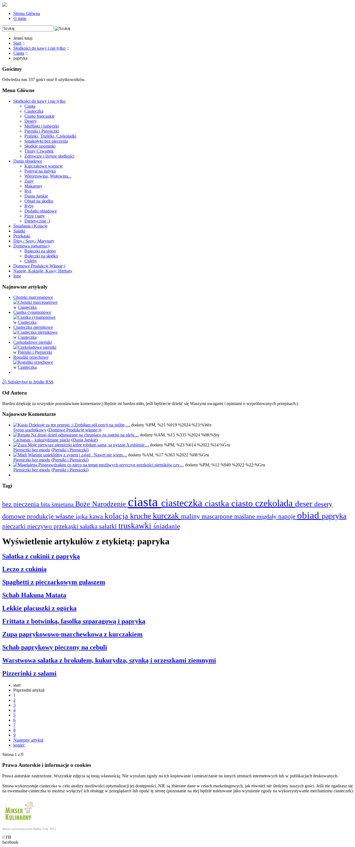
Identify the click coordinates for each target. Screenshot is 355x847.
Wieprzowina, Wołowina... (47, 176)
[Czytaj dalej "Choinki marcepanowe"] (35, 302)
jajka (82, 516)
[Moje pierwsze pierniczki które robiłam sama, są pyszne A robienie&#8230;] (20, 445)
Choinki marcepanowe (33, 297)
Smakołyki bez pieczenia (46, 141)
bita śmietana (58, 504)
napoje (287, 516)
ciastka (218, 503)
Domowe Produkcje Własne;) (39, 266)
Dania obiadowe (27, 161)
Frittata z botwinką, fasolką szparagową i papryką (73, 621)
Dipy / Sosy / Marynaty (33, 241)
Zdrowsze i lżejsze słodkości (49, 156)
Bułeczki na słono (40, 251)
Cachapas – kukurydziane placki (41, 440)
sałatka (89, 526)
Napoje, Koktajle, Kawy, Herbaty (42, 271)
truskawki (135, 525)
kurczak (167, 515)
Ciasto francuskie (39, 116)
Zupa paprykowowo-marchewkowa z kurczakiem (72, 634)
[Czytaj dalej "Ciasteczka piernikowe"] (35, 332)
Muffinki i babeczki (41, 126)
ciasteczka (183, 503)
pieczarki (14, 526)
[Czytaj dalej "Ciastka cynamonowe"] (34, 317)
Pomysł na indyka (40, 171)
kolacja (117, 515)
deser (304, 503)
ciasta (144, 501)
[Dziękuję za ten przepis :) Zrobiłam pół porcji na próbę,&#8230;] (21, 425)
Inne (17, 276)
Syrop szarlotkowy (29, 430)
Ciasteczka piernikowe (33, 327)
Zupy (29, 181)
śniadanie (166, 526)
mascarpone (218, 516)
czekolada (275, 503)
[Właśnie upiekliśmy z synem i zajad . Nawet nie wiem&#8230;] (20, 454)
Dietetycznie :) (37, 221)
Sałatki (19, 231)
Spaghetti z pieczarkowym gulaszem (53, 582)
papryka (334, 516)
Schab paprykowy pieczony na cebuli (54, 647)
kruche (141, 516)
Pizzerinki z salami (29, 673)
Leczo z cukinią (24, 569)
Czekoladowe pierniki (32, 342)
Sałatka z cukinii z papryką (41, 556)
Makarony (33, 186)
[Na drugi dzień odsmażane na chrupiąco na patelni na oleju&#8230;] (22, 435)
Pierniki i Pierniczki (41, 131)
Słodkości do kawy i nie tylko (39, 101)
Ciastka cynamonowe (32, 312)
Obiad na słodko (38, 201)
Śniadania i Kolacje (30, 226)
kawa (97, 516)
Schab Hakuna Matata (34, 595)
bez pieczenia (21, 504)
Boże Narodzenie (101, 504)
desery (323, 504)
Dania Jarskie (36, 196)
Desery (30, 121)
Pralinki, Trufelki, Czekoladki (50, 136)
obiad (309, 515)
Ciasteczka (33, 111)
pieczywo (40, 526)
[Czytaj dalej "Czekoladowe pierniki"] (34, 347)
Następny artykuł (28, 740)
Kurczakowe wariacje (43, 166)
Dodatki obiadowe (40, 211)
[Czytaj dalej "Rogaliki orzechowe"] (33, 362)
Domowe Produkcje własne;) (74, 430)
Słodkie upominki (39, 146)
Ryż (27, 191)
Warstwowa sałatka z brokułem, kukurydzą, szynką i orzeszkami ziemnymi (109, 660)
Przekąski (21, 236)
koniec (19, 745)
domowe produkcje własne (39, 516)
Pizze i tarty (34, 216)
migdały (267, 516)
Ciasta (29, 106)
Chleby (30, 261)
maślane (245, 516)
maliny (191, 516)
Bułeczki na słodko (41, 256)
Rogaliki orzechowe (31, 357)
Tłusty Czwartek (39, 151)
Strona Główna (26, 13)
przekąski (67, 526)
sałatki (108, 526)
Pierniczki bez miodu (31, 449)
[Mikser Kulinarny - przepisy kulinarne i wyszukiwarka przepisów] (19, 821)
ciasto (243, 503)
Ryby (29, 206)
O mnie (19, 18)
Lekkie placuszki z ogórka (39, 608)
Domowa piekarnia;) (31, 246)
